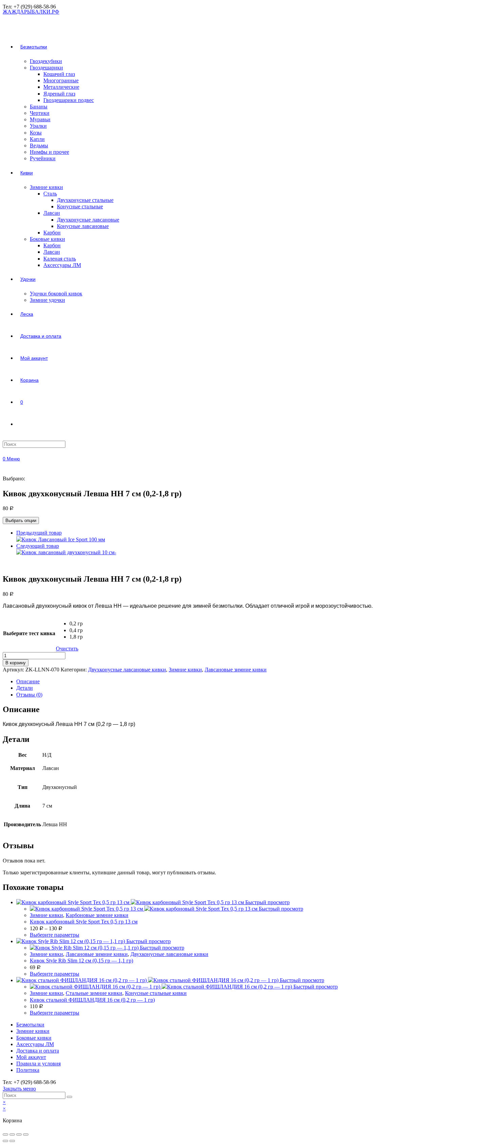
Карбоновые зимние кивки (97, 915)
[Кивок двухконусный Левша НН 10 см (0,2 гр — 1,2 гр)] (66, 552)
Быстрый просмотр (267, 902)
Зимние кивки (185, 669)
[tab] (255, 681)
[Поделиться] (12, 1134)
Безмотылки (30, 1024)
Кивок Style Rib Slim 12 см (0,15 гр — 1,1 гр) (81, 960)
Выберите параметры (54, 935)
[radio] (76, 623)
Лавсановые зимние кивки (236, 669)
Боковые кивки (33, 1038)
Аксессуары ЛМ (35, 1044)
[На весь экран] (19, 1134)
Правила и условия (38, 1063)
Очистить (67, 648)
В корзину (15, 662)
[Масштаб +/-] (25, 1134)
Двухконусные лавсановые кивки (127, 669)
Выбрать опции (20, 520)
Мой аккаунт (31, 1057)
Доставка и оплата (37, 1051)
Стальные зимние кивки (94, 993)
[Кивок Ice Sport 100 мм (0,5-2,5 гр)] (60, 539)
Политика (27, 1070)
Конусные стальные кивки (156, 993)
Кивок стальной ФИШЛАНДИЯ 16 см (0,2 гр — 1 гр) (92, 1000)
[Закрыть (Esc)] (5, 1134)
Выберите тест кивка (29, 633)
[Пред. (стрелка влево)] (5, 1141)
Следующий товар (37, 546)
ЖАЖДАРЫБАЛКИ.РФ (31, 12)
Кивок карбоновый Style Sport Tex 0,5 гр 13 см (84, 921)
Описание (28, 681)
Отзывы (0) (29, 695)
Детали (24, 688)
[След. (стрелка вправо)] (12, 1141)
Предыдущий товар (39, 533)
